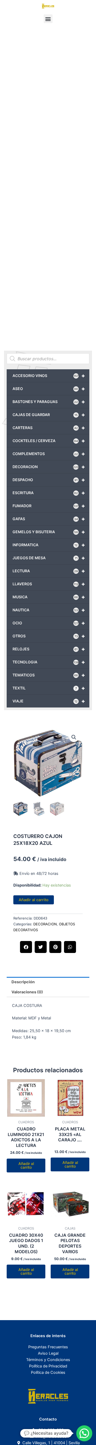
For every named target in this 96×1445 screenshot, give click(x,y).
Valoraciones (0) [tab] (27, 992)
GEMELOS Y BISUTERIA (49, 532)
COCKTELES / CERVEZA (49, 441)
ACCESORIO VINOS (49, 375)
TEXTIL (49, 688)
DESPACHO (49, 480)
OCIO (49, 623)
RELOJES (49, 649)
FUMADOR (49, 506)
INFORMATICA (49, 545)
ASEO (49, 388)
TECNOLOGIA (49, 662)
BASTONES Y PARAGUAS (49, 402)
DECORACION (49, 467)
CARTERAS (49, 428)
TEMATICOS (49, 675)
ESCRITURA (49, 493)
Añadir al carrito (34, 899)
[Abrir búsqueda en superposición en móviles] (48, 358)
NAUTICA (49, 610)
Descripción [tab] (23, 982)
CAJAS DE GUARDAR (49, 415)
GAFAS (49, 519)
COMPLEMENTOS (49, 454)
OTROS (49, 636)
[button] (48, 18)
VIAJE (49, 701)
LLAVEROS (49, 584)
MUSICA (49, 597)
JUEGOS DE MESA (49, 558)
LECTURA (49, 571)
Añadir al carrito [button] (26, 1165)
